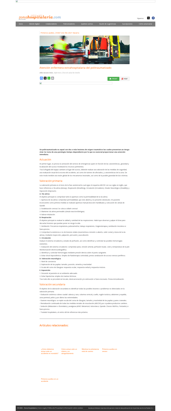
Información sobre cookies (73, 408)
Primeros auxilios (47, 33)
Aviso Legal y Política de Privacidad (50, 408)
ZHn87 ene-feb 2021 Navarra (67, 33)
